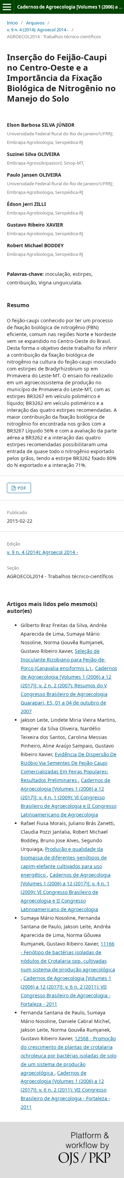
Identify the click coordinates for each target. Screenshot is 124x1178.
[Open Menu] (7, 7)
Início (12, 23)
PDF (21, 488)
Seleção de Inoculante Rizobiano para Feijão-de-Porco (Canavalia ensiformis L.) (63, 659)
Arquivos (35, 23)
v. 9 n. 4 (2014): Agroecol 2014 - (38, 30)
